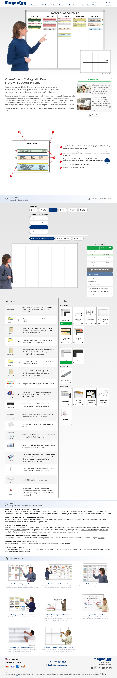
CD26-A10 (11, 376)
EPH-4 (11, 460)
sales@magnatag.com (99, 93)
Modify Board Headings (101, 270)
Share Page (95, 115)
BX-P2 (11, 428)
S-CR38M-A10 (11, 386)
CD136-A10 (10, 354)
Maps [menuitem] (101, 5)
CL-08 (11, 472)
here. (29, 552)
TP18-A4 (10, 397)
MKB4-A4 (11, 438)
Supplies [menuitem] (76, 5)
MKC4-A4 (11, 449)
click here (101, 538)
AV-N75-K (11, 418)
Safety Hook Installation (89, 530)
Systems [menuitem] (49, 5)
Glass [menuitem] (94, 5)
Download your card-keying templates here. (77, 164)
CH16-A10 (11, 322)
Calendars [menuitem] (86, 5)
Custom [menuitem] (109, 5)
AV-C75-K (11, 407)
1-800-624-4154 (59, 662)
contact (94, 89)
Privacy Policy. (15, 676)
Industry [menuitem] (64, 5)
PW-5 (10, 483)
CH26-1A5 (11, 365)
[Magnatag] (103, 659)
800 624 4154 (96, 91)
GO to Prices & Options (93, 80)
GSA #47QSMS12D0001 (13, 662)
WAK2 (11, 494)
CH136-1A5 (10, 344)
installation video (20, 530)
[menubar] (70, 5)
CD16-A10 (11, 333)
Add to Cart (104, 248)
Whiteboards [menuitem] (34, 5)
